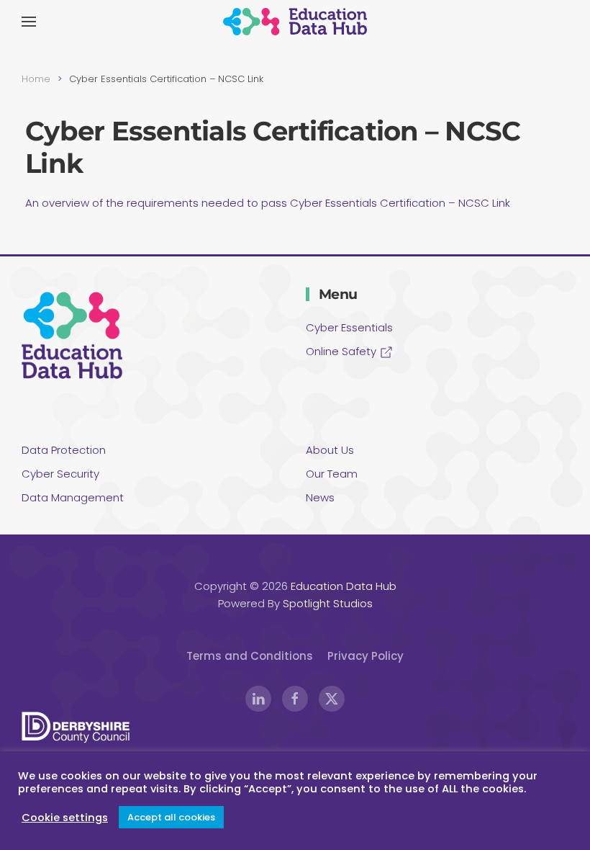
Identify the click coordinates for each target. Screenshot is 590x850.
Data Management (73, 497)
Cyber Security (60, 473)
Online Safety (342, 351)
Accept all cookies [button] (171, 817)
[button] (29, 21)
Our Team (332, 473)
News (320, 497)
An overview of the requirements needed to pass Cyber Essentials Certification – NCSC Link (267, 202)
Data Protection (64, 449)
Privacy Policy (365, 655)
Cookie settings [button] (65, 817)
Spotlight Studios (328, 603)
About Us (330, 449)
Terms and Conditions (249, 655)
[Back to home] (295, 21)
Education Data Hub (343, 586)
